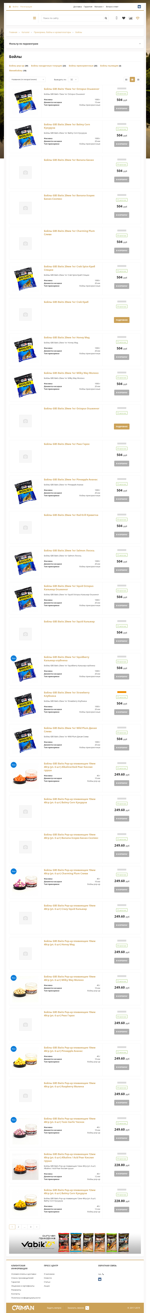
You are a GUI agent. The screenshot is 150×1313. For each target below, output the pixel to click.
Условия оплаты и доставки (23, 1274)
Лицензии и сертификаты (22, 1286)
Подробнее (122, 320)
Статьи (47, 1282)
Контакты (15, 1293)
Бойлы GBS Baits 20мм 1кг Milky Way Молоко (71, 373)
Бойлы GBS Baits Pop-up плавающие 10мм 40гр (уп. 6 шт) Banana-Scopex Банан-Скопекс (71, 836)
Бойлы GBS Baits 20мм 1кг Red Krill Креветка (71, 515)
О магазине (49, 1274)
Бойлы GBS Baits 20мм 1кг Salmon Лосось (69, 550)
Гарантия (88, 6)
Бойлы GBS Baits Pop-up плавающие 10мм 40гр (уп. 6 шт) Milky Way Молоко (70, 978)
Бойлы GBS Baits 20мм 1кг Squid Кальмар (69, 621)
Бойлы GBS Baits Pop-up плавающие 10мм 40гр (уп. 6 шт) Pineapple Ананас (70, 1049)
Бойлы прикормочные (81, 65)
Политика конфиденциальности (25, 1297)
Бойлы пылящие (109, 65)
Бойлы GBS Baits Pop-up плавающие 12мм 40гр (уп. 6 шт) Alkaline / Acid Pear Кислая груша (70, 1157)
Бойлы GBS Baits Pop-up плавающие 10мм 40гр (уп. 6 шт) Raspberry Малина (70, 1084)
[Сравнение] (131, 18)
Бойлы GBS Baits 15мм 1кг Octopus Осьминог (71, 89)
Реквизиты (16, 1289)
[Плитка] (126, 79)
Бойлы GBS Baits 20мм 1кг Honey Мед (67, 337)
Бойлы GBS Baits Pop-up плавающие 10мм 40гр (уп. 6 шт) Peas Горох (70, 1013)
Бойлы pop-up (16, 65)
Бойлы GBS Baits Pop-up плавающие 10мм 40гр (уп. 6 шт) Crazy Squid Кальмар (70, 907)
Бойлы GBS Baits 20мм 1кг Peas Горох (67, 444)
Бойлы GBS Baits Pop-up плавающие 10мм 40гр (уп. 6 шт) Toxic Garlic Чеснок (70, 1120)
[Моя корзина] (116, 18)
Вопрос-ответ (112, 6)
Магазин (98, 6)
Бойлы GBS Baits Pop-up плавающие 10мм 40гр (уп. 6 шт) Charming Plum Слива (70, 871)
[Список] (132, 79)
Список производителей (22, 1278)
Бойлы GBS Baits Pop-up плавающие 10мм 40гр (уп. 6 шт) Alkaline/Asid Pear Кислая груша (70, 767)
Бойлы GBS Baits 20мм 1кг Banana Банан (69, 160)
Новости (48, 1278)
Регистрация (26, 6)
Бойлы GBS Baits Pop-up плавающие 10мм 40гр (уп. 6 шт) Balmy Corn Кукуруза (70, 800)
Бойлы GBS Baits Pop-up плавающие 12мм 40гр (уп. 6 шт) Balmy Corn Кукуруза (70, 1191)
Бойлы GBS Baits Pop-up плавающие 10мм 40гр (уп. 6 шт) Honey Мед (70, 942)
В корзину (121, 108)
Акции (47, 1286)
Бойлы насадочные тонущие (46, 65)
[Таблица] (138, 79)
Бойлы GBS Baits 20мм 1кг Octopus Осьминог (71, 408)
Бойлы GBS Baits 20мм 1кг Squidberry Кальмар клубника (66, 658)
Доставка (77, 6)
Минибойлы (15, 70)
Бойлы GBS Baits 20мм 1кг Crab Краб (66, 302)
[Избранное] (123, 18)
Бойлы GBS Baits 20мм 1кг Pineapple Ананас (71, 479)
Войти (15, 6)
